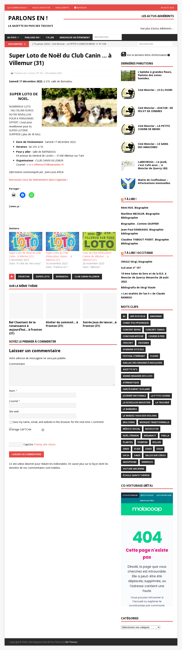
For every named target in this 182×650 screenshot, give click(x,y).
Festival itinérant (134, 356)
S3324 (159, 448)
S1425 (137, 448)
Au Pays (11, 37)
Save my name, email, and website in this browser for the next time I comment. (58, 422)
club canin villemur (87, 276)
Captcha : (28, 444)
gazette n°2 (130, 369)
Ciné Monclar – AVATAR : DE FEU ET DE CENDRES (155, 109)
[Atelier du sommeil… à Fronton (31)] (63, 306)
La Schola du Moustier (136, 402)
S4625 (137, 455)
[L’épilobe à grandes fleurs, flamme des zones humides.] (128, 75)
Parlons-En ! (32, 37)
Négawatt (150, 435)
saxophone (129, 461)
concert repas (132, 329)
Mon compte (62, 7)
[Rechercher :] (155, 44)
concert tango (155, 329)
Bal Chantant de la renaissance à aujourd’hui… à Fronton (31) (25, 327)
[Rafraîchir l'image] (43, 429)
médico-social (131, 428)
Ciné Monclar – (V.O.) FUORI (155, 90)
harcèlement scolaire (136, 389)
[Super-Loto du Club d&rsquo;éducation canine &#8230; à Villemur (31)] (62, 241)
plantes (128, 442)
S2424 (148, 448)
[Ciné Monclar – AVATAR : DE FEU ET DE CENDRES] (128, 111)
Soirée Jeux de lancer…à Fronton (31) (100, 324)
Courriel (14, 401)
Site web (14, 411)
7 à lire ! (130, 199)
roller (156, 442)
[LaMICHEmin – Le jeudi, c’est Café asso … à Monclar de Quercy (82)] (128, 165)
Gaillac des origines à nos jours (142, 362)
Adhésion (81, 7)
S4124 (126, 455)
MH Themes (71, 642)
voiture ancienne (133, 468)
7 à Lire (50, 37)
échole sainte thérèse (136, 475)
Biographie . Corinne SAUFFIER (140, 223)
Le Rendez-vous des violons (140, 415)
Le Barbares (130, 409)
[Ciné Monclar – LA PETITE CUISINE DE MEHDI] (128, 129)
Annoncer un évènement (75, 37)
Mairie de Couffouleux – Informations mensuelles (154, 181)
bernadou (62, 276)
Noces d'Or (152, 428)
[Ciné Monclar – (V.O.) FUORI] (128, 93)
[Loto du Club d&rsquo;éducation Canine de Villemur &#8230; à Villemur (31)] (99, 241)
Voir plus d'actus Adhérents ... (157, 28)
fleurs (154, 356)
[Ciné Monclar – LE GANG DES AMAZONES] (128, 147)
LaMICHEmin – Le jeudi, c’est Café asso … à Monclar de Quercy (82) (152, 165)
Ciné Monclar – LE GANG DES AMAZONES (153, 145)
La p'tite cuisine (160, 395)
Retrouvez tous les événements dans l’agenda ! (38, 179)
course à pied (156, 336)
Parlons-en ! (20, 73)
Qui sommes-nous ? (17, 7)
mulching (129, 422)
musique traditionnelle (154, 422)
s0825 (126, 448)
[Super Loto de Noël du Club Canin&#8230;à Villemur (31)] (25, 241)
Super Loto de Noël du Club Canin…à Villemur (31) (25, 254)
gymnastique (131, 382)
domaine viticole (133, 349)
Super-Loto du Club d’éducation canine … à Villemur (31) (59, 256)
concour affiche (133, 336)
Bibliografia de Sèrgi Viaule (138, 287)
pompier (143, 442)
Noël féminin (131, 435)
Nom (12, 390)
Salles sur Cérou (155, 455)
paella (165, 435)
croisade (143, 342)
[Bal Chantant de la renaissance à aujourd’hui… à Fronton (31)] (26, 306)
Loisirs (31, 73)
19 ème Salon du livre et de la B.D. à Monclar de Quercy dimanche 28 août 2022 (145, 277)
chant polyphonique (136, 322)
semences (147, 461)
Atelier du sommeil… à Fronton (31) (62, 324)
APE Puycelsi (137, 316)
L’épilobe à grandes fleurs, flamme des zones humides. (155, 75)
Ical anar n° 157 (131, 267)
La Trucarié (162, 402)
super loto (43, 276)
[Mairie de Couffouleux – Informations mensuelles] (128, 183)
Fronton (24, 276)
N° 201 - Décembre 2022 (49, 73)
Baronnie (156, 316)
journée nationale (134, 395)
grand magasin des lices (137, 375)
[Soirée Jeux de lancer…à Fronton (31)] (100, 306)
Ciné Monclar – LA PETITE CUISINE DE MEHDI (154, 127)
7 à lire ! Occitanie (138, 253)
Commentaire (17, 364)
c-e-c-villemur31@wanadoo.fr (45, 164)
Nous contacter (41, 7)
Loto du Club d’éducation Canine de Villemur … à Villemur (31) (97, 256)
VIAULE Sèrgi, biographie (136, 261)
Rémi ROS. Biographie (134, 207)
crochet (128, 342)
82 (124, 316)
